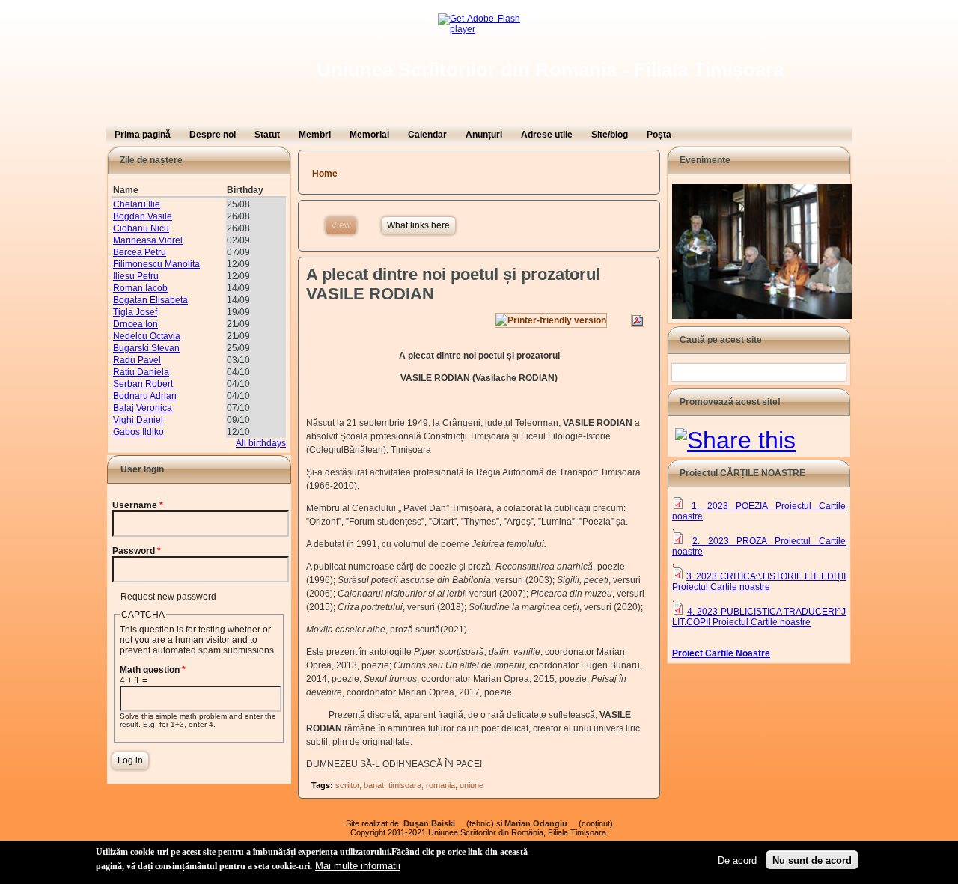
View (343, 225)
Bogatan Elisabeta (150, 300)
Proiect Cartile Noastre (721, 653)
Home (325, 173)
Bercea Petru (139, 252)
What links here (418, 225)
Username (137, 505)
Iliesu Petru (136, 276)
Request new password (168, 596)
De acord (737, 859)
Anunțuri (484, 134)
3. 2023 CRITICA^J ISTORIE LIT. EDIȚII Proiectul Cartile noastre (759, 581)
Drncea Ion (135, 324)
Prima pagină (143, 134)
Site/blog (609, 134)
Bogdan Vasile (142, 216)
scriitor (347, 785)
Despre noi (212, 134)
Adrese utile (547, 134)
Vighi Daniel (138, 420)
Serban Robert (143, 384)
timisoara (404, 785)
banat (374, 785)
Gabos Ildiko (138, 432)
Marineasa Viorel (148, 240)
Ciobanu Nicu (141, 228)
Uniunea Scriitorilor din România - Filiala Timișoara (550, 69)
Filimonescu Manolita (156, 264)
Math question (153, 670)
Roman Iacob (140, 288)
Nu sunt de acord (812, 859)
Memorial (369, 134)
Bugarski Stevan (146, 348)
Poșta (659, 134)
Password (136, 551)
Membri (315, 134)
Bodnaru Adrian (145, 396)
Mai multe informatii (357, 865)
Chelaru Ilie (136, 204)
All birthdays (261, 443)
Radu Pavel (137, 360)
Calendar (427, 134)
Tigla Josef (135, 312)
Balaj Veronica (142, 408)
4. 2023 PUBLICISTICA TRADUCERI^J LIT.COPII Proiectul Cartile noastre (759, 616)
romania (440, 785)
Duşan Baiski (433, 823)
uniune (471, 785)
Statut (267, 134)
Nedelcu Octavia (146, 336)
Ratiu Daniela (141, 372)
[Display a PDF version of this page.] (637, 320)
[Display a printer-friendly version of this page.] (550, 320)
